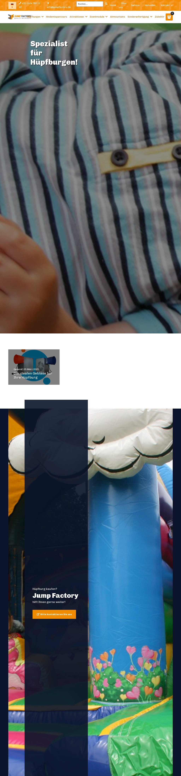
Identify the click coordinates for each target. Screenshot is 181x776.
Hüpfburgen (33, 16)
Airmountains (117, 16)
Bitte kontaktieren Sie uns (56, 614)
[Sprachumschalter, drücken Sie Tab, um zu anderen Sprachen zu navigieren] (12, 5)
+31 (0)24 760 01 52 (29, 5)
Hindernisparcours (56, 16)
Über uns (123, 5)
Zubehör (159, 16)
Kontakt (165, 5)
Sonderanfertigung (138, 16)
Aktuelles (150, 5)
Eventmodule (97, 16)
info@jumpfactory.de (59, 7)
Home (113, 5)
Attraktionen (77, 16)
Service (135, 5)
